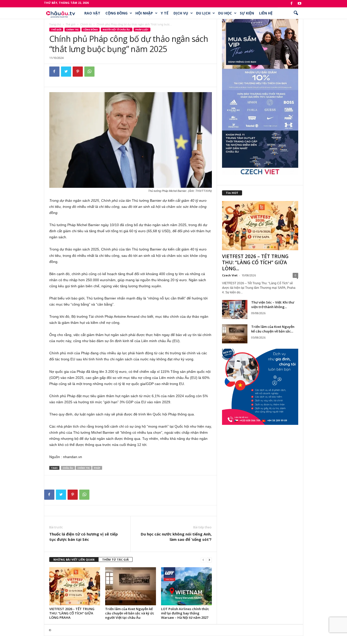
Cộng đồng (116, 13)
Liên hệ (266, 13)
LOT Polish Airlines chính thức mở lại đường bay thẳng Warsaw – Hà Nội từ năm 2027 (185, 613)
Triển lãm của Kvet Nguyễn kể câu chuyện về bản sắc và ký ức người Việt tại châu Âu (129, 613)
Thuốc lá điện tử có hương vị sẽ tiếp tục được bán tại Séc (83, 536)
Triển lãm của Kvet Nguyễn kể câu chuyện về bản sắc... (272, 328)
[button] (295, 13)
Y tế (164, 13)
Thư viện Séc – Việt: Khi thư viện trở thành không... (272, 304)
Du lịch (203, 13)
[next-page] (209, 559)
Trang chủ (55, 24)
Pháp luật (142, 29)
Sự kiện (247, 13)
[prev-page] (203, 559)
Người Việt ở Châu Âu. (117, 29)
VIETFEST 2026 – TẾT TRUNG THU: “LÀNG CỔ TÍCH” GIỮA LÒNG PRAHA (71, 613)
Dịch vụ (181, 13)
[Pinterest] (78, 71)
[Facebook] (292, 3)
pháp (97, 468)
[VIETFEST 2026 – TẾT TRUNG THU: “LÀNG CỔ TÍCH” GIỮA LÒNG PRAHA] (74, 586)
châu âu (68, 468)
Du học (225, 13)
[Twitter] (66, 71)
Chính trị (86, 24)
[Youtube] (299, 3)
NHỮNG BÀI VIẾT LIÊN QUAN (73, 559)
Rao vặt (92, 13)
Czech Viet (230, 275)
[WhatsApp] (89, 71)
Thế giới (70, 24)
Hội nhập (144, 13)
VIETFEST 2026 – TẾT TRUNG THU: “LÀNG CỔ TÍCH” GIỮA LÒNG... (255, 262)
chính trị (83, 468)
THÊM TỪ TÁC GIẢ (115, 559)
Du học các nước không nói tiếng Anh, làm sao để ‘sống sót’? (176, 536)
